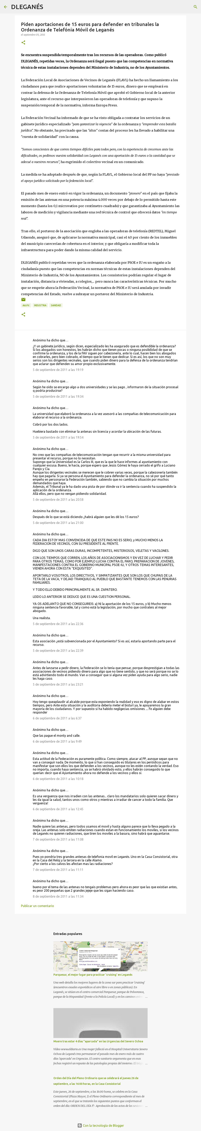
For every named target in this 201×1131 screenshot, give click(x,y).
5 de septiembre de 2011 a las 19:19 (58, 369)
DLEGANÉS (27, 6)
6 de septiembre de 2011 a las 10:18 (58, 779)
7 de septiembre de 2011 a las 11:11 (58, 869)
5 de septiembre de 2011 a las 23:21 (58, 684)
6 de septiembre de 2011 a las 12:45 (58, 809)
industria (40, 305)
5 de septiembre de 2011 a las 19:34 (58, 396)
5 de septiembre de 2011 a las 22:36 (58, 624)
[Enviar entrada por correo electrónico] (23, 301)
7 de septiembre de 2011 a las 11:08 (58, 839)
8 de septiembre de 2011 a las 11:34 (58, 896)
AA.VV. (26, 305)
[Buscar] (48, 7)
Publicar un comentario (37, 906)
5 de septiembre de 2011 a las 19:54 (58, 437)
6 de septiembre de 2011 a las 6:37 (57, 718)
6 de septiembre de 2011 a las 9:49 (57, 741)
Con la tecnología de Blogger (103, 1125)
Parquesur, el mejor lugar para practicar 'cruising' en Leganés (92, 974)
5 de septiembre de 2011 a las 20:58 (58, 499)
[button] (23, 42)
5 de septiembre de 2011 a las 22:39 (58, 650)
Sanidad (56, 305)
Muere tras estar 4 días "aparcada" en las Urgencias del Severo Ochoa (98, 1041)
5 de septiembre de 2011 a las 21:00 (58, 522)
